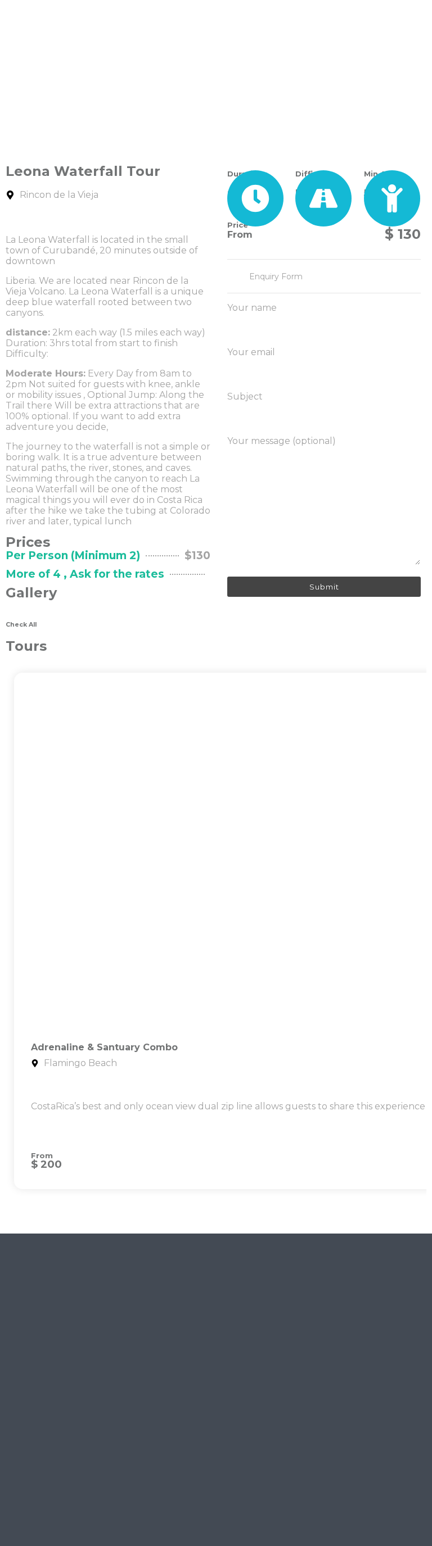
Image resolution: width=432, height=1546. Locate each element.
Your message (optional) (281, 441)
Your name (252, 307)
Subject (245, 396)
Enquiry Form (276, 276)
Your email (251, 352)
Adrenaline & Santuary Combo (104, 1047)
